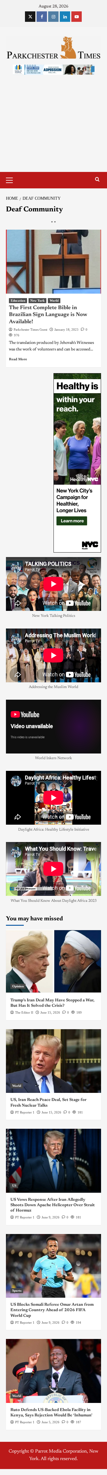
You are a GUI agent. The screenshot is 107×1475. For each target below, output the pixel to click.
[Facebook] (42, 16)
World (54, 300)
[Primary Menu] (12, 179)
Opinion (18, 986)
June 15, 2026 (50, 1012)
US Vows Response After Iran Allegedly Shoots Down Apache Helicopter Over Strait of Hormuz (52, 1205)
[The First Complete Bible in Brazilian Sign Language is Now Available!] (53, 261)
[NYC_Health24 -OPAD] (77, 462)
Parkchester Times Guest (30, 329)
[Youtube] (76, 16)
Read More (18, 359)
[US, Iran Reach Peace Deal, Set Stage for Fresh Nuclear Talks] (53, 1061)
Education (18, 300)
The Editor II (24, 1012)
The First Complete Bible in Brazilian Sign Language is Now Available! (48, 315)
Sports (16, 1290)
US (14, 1185)
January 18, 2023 (66, 329)
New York (37, 300)
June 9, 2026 (50, 1217)
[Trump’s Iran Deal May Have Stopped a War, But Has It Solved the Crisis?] (53, 961)
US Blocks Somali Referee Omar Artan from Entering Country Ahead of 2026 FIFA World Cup (52, 1310)
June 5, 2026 (50, 1422)
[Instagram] (53, 16)
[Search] (97, 179)
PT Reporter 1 (24, 1112)
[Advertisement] (53, 129)
